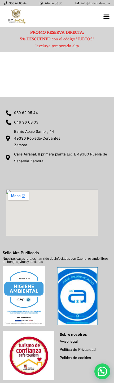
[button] (107, 17)
